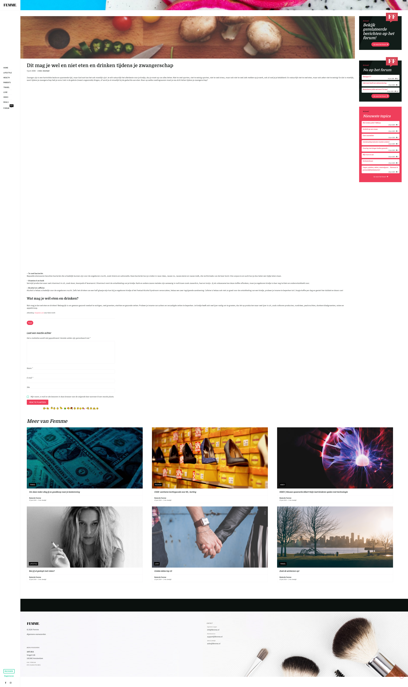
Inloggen (9, 671)
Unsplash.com (39, 313)
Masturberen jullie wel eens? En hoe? (380, 90)
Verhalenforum (380, 162)
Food (30, 323)
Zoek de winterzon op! (289, 571)
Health (6, 77)
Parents (7, 82)
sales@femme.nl (213, 643)
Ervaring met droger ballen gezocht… (380, 149)
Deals (6, 102)
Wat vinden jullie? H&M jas (380, 123)
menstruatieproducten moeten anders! (380, 143)
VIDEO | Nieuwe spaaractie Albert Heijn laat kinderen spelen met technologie (313, 492)
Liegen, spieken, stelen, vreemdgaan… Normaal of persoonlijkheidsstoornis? (380, 169)
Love (5, 92)
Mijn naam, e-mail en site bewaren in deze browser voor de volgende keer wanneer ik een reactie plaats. (72, 396)
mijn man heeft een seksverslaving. (380, 84)
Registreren (9, 676)
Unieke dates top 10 (163, 571)
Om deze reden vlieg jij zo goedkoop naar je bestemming (54, 492)
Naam (30, 368)
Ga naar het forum (379, 44)
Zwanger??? (380, 77)
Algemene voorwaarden (36, 634)
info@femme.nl (213, 630)
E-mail (30, 377)
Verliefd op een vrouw (380, 130)
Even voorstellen (380, 136)
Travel (6, 87)
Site (28, 387)
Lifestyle (7, 73)
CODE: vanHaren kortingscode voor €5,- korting (175, 492)
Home (5, 68)
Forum (6, 108)
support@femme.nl (214, 636)
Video (5, 97)
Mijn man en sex (380, 155)
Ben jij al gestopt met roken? (42, 571)
